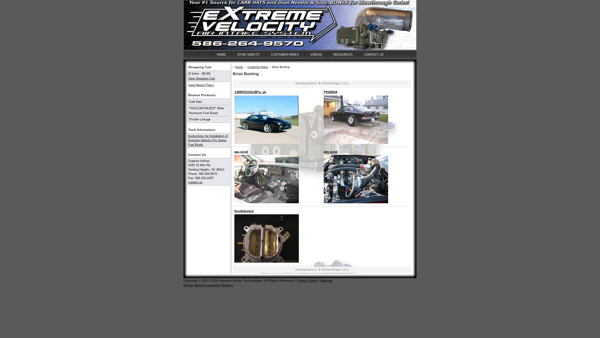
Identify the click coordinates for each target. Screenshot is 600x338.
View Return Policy (201, 85)
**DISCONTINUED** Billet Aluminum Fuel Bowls (206, 111)
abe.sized (331, 152)
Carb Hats (195, 102)
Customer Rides (285, 54)
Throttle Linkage (199, 119)
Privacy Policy (307, 280)
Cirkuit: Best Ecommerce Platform (208, 285)
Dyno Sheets (248, 54)
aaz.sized (241, 152)
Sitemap (326, 280)
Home (221, 54)
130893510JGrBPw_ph (250, 92)
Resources (343, 54)
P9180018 (330, 92)
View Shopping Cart (201, 78)
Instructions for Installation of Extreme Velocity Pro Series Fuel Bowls (208, 140)
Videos (316, 54)
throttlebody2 (244, 211)
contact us (195, 182)
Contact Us (374, 54)
